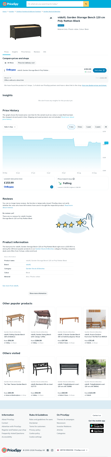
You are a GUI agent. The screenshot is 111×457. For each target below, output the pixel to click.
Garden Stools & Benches (51, 11)
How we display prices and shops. (94, 85)
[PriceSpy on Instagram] (52, 450)
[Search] (86, 4)
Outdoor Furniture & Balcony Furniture (28, 11)
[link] (15, 326)
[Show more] (4, 70)
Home (5, 11)
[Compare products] (51, 18)
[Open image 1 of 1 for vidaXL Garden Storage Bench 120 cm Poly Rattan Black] (26, 32)
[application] (55, 152)
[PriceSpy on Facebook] (48, 450)
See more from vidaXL (11, 286)
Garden (11, 11)
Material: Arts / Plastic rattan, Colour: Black (73, 29)
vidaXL (28, 265)
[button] (9, 63)
